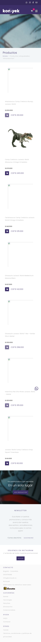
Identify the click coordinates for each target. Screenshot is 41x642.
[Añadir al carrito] (7, 173)
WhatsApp (26, 2)
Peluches (6, 603)
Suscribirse (29, 538)
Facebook (33, 2)
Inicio (5, 56)
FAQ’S (5, 618)
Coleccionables (9, 610)
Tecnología (7, 600)
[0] (32, 11)
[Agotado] (7, 115)
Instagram (30, 2)
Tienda (5, 630)
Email (36, 2)
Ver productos (20, 492)
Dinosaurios (7, 607)
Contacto (6, 622)
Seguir (20, 558)
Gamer (5, 596)
